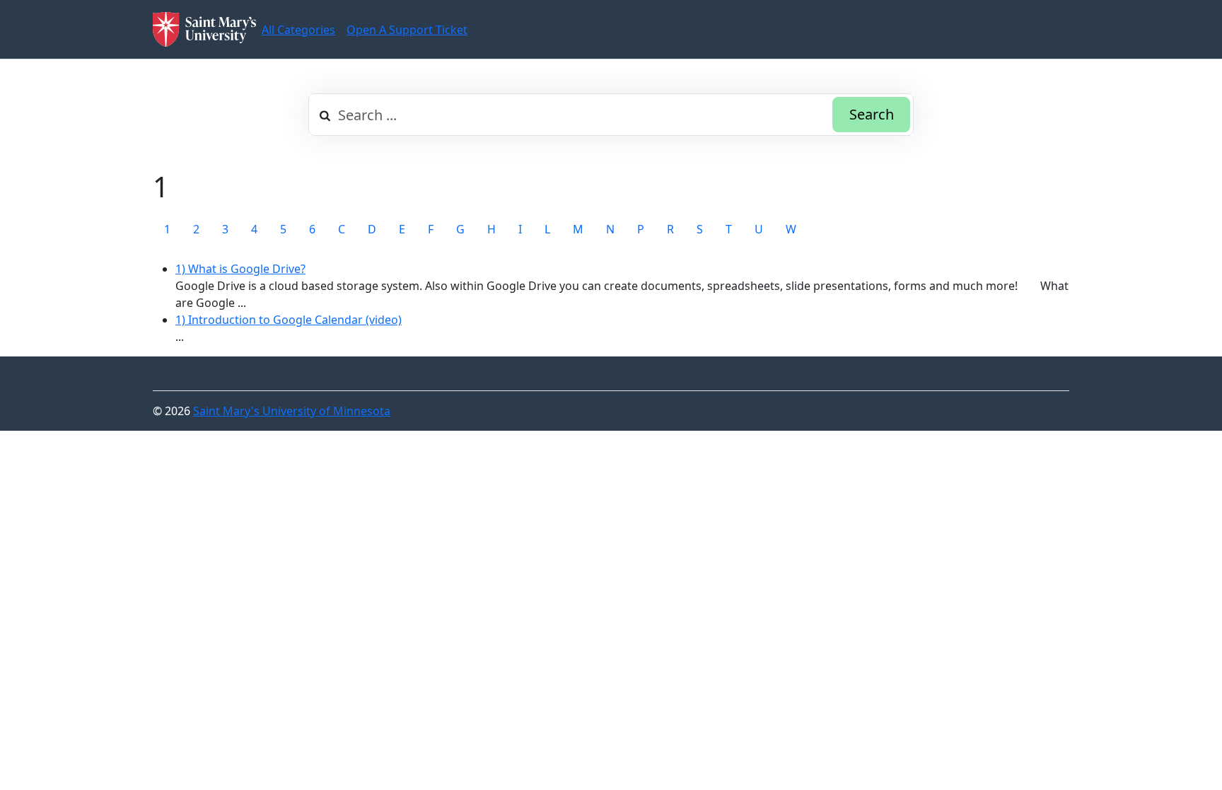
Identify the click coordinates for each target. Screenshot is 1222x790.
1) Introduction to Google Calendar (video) (288, 319)
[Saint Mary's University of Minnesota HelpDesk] (204, 29)
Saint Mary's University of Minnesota (291, 411)
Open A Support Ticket (407, 29)
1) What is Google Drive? (240, 269)
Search (871, 114)
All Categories (298, 29)
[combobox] (611, 114)
